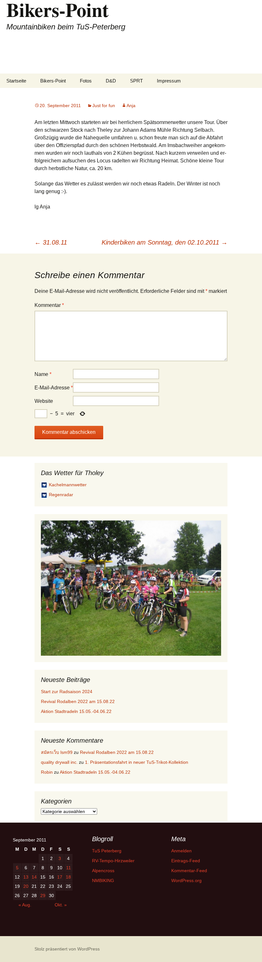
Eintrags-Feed (185, 860)
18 (68, 877)
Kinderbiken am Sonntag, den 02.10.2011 (164, 242)
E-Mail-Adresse (54, 387)
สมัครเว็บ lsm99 (57, 752)
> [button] (213, 586)
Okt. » (61, 904)
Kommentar (49, 305)
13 (25, 877)
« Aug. (25, 904)
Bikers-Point (53, 80)
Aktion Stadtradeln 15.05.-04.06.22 (76, 711)
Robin (47, 772)
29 (42, 895)
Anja (131, 105)
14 (34, 877)
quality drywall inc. (59, 762)
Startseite (16, 80)
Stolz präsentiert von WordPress (67, 948)
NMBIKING (103, 880)
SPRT (136, 80)
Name (43, 374)
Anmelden (181, 850)
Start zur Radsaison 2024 (66, 691)
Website (44, 401)
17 (59, 877)
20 (25, 886)
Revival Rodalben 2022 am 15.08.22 (78, 701)
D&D (111, 80)
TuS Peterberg (106, 850)
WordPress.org (186, 880)
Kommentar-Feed (189, 870)
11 (68, 867)
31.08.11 (51, 242)
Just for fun (103, 105)
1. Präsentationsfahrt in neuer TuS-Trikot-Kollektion (136, 762)
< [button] (49, 586)
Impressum (169, 80)
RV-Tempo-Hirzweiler (113, 860)
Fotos (86, 80)
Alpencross (103, 870)
